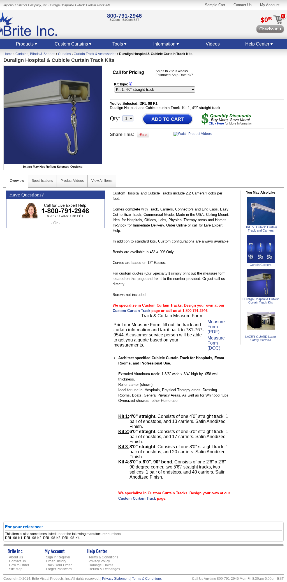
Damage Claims (101, 565)
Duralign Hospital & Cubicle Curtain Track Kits (260, 300)
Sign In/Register (58, 557)
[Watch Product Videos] (192, 134)
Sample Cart (215, 5)
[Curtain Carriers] (261, 262)
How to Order (19, 565)
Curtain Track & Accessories (95, 54)
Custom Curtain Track (131, 311)
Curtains (64, 54)
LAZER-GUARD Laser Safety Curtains (260, 338)
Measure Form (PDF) (216, 326)
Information (165, 44)
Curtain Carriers (261, 264)
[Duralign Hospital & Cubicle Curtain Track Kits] (261, 296)
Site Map (15, 569)
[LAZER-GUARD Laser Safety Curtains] (261, 334)
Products (25, 44)
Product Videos (72, 181)
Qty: (115, 118)
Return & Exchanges (104, 569)
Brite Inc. (16, 552)
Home (8, 54)
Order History (56, 561)
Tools (118, 44)
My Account (269, 5)
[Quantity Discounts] (227, 119)
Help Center (257, 44)
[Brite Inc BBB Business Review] (228, 568)
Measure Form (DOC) (216, 343)
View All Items (101, 181)
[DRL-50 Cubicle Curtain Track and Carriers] (261, 224)
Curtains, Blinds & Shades (35, 54)
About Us (16, 557)
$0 (266, 20)
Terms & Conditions (103, 557)
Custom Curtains (72, 44)
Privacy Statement (115, 579)
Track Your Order (59, 565)
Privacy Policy (99, 561)
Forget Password (59, 569)
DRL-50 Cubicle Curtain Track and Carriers (261, 228)
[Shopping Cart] (270, 30)
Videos (213, 44)
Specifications (42, 181)
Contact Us (242, 5)
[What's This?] (130, 84)
